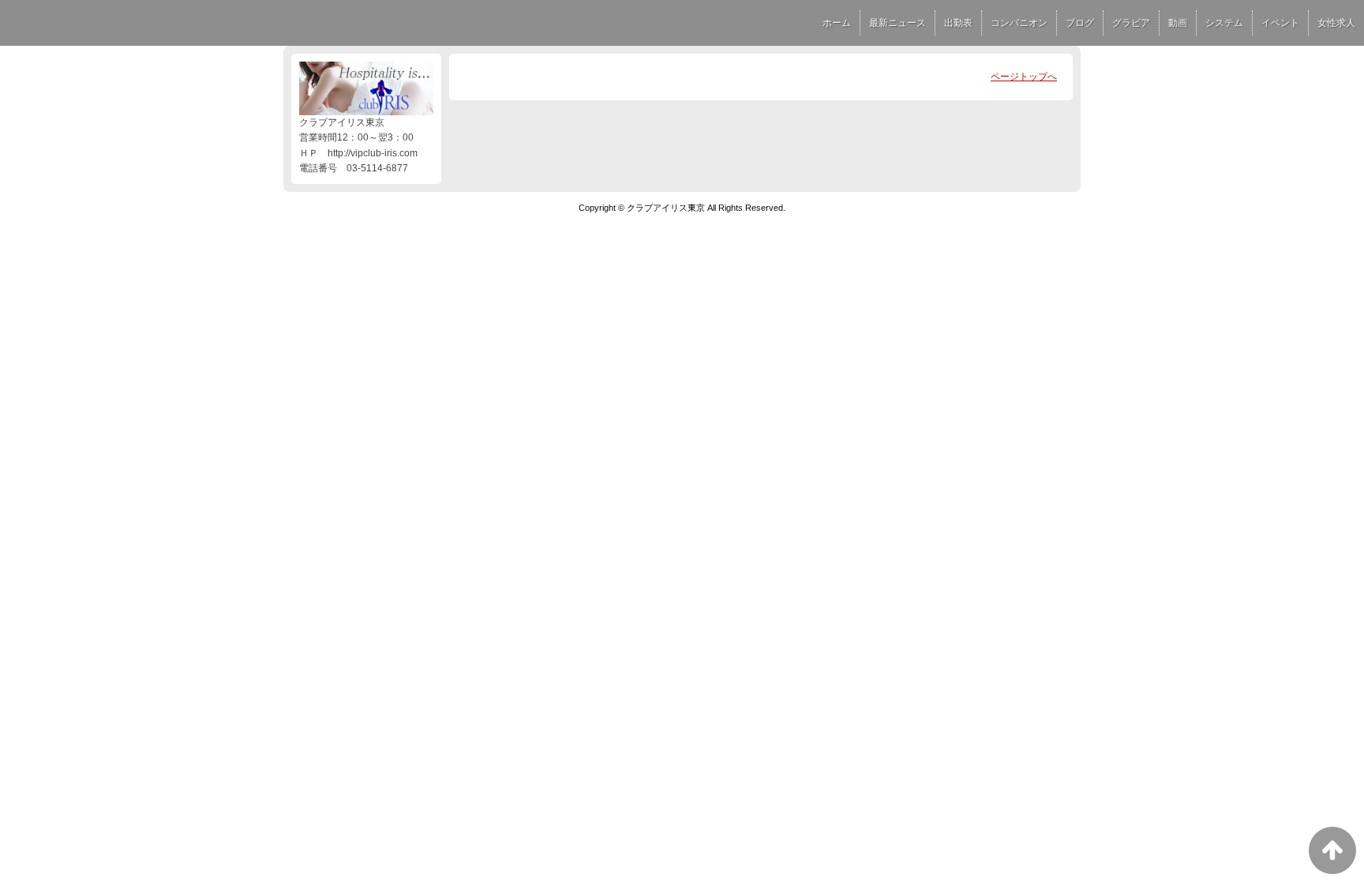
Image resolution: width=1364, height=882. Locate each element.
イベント (1280, 22)
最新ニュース (897, 22)
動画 (1177, 22)
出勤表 (958, 22)
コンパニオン (1019, 22)
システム (1224, 22)
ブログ (1080, 22)
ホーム (837, 22)
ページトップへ (1024, 76)
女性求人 (1336, 22)
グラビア (1131, 22)
